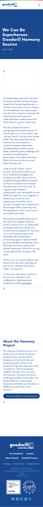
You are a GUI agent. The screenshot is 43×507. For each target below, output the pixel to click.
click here (26, 283)
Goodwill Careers (30, 458)
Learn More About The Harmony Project (21, 396)
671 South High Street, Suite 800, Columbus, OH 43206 (21, 472)
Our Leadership (16, 453)
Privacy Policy (18, 463)
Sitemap (7, 463)
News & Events (12, 458)
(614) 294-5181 (21, 475)
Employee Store (33, 463)
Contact (30, 453)
